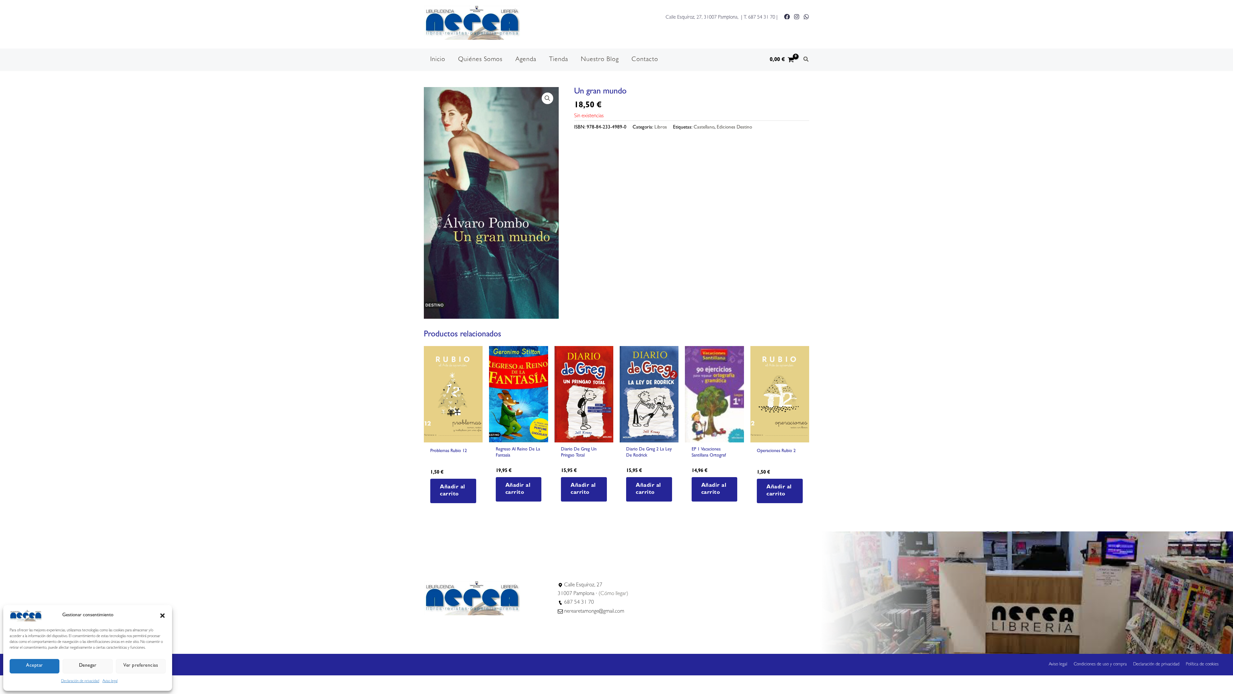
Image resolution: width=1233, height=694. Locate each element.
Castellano (704, 127)
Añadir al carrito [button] (452, 491)
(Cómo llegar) (613, 594)
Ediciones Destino (734, 127)
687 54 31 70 (761, 17)
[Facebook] (787, 17)
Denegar (88, 665)
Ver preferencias (140, 665)
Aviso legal (110, 681)
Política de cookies (1202, 664)
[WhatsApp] (806, 17)
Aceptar (34, 665)
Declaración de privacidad (80, 681)
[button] (162, 615)
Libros (660, 127)
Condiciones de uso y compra (1100, 664)
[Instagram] (797, 17)
